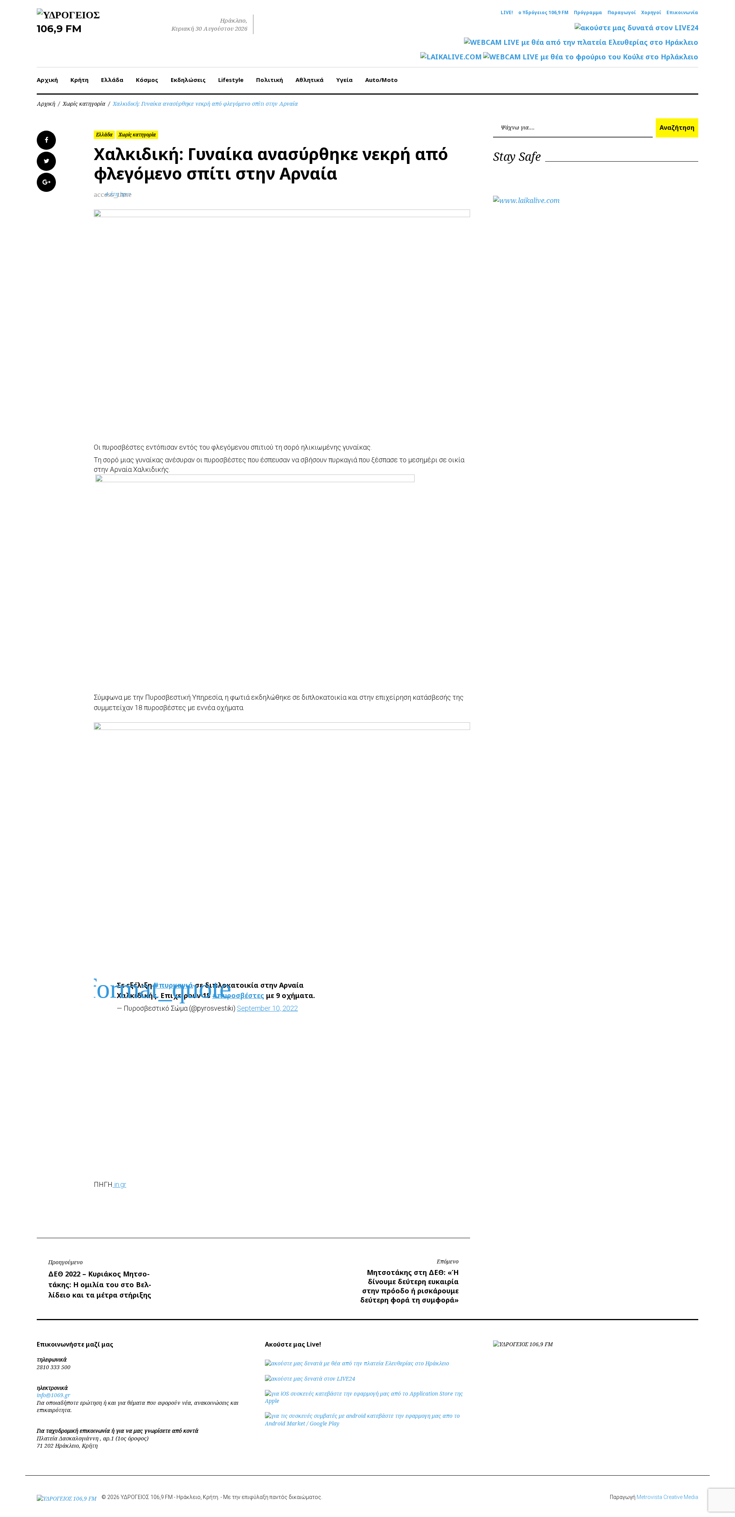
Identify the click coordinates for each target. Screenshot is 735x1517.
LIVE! (507, 13)
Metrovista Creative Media (667, 1497)
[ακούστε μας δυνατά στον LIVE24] (636, 28)
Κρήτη (79, 79)
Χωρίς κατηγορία (84, 103)
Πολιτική (269, 79)
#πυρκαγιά (173, 985)
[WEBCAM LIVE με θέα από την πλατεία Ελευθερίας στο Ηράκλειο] (581, 42)
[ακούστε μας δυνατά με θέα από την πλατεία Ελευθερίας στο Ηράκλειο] (357, 1363)
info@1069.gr (53, 1395)
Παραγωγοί (622, 13)
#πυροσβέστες (238, 995)
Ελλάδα (112, 79)
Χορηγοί (651, 13)
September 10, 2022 (267, 1008)
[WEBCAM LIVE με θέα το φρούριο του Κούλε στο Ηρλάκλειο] (590, 57)
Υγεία (344, 79)
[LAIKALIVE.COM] (451, 57)
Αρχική (47, 79)
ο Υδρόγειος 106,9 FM (543, 13)
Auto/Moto (381, 79)
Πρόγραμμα (588, 13)
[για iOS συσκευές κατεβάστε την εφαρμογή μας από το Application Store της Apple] (367, 1400)
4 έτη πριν (118, 194)
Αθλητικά (309, 79)
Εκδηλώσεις (188, 79)
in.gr (119, 1184)
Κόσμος (147, 79)
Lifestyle (230, 79)
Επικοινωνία (682, 13)
